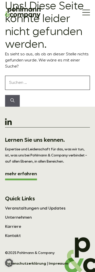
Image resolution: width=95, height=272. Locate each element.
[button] (9, 263)
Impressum (58, 263)
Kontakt (13, 236)
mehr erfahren (21, 174)
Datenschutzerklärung (25, 263)
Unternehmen (18, 218)
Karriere (13, 227)
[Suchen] (12, 101)
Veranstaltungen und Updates (35, 208)
